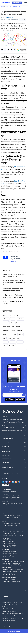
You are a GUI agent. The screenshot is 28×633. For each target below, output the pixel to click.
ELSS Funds (5, 579)
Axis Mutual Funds (7, 571)
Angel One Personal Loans (8, 613)
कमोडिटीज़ (12, 322)
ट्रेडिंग (4, 338)
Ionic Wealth (13, 491)
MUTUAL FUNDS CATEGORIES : (9, 577)
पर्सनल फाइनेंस (16, 315)
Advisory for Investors (7, 615)
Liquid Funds (13, 579)
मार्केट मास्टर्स (19, 330)
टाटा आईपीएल (12, 342)
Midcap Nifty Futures (8, 525)
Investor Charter (19, 613)
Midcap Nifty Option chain (9, 533)
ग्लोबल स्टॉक (20, 334)
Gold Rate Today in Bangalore (9, 546)
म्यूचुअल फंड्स (5, 330)
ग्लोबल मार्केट (5, 322)
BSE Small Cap (6, 519)
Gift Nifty (19, 519)
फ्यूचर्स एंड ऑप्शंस (20, 319)
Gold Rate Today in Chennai (9, 543)
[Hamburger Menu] (26, 2)
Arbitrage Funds (16, 581)
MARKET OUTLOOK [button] (6, 459)
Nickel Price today (16, 563)
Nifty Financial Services (8, 515)
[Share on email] (15, 49)
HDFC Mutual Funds (17, 571)
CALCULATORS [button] (5, 442)
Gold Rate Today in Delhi (8, 541)
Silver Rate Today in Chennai (9, 555)
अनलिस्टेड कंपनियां (11, 345)
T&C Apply (8, 608)
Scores (20, 602)
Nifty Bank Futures (15, 523)
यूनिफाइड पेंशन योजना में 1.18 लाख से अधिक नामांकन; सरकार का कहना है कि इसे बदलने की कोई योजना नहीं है (14, 282)
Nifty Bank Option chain (18, 531)
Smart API (5, 498)
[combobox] (22, 19)
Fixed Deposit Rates (13, 498)
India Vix (13, 519)
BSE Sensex (15, 517)
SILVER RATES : (5, 549)
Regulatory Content (17, 600)
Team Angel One (9, 17)
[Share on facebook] (12, 49)
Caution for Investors (7, 623)
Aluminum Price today (18, 561)
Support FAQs (15, 473)
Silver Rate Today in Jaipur (9, 556)
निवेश (18, 338)
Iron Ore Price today (7, 565)
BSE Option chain (19, 535)
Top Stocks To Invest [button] (7, 467)
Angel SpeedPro (6, 497)
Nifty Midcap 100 (6, 517)
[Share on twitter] (8, 49)
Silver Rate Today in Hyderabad (10, 551)
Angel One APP (6, 495)
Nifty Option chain (7, 531)
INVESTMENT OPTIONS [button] (7, 438)
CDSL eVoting (5, 618)
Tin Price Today (17, 565)
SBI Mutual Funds (19, 569)
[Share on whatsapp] (5, 49)
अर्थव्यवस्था (13, 330)
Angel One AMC (6, 491)
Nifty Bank (10, 513)
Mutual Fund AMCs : (7, 567)
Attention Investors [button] (8, 590)
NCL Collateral (16, 615)
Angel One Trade (14, 495)
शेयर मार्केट (9, 315)
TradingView (5, 504)
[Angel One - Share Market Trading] (6, 2)
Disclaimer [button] (5, 596)
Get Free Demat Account (14, 631)
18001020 (6, 473)
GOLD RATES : (5, 538)
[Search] (24, 2)
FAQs (3, 608)
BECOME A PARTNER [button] (7, 455)
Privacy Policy (15, 608)
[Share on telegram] (2, 49)
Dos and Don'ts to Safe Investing (9, 602)
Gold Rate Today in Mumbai (9, 540)
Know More (13, 261)
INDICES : (4, 512)
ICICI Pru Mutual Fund (7, 573)
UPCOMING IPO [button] (5, 462)
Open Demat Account (17, 2)
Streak (15, 503)
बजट (13, 326)
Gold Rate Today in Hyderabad (10, 545)
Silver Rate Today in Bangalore (10, 553)
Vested (20, 503)
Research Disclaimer (7, 600)
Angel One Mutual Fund (8, 569)
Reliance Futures (18, 525)
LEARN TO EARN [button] (6, 451)
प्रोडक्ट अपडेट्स (6, 326)
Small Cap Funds (6, 581)
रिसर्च (4, 315)
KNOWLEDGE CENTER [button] (7, 446)
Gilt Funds (5, 583)
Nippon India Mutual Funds (9, 574)
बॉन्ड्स (15, 334)
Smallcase (10, 503)
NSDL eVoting (13, 618)
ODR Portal (20, 618)
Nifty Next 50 (19, 515)
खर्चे (14, 338)
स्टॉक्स (4, 345)
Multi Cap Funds (21, 583)
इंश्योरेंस (9, 338)
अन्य (10, 334)
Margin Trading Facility (16, 497)
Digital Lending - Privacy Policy (9, 611)
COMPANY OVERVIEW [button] (7, 435)
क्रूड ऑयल (5, 342)
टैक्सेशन (17, 322)
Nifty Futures (6, 523)
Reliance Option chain (8, 535)
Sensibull (4, 503)
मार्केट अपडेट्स (6, 319)
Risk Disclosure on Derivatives (9, 620)
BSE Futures (6, 527)
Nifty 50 (4, 513)
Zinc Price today (6, 563)
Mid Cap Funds (12, 583)
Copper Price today (7, 561)
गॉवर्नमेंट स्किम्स (20, 342)
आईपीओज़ (18, 326)
